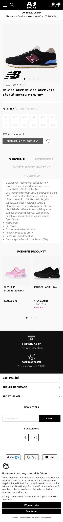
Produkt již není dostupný (22, 141)
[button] (49, 141)
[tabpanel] (31, 53)
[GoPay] (13, 457)
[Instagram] (35, 437)
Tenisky (6, 85)
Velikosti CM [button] (32, 108)
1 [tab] (24, 79)
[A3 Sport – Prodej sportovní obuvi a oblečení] (31, 5)
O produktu (17, 159)
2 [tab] (29, 79)
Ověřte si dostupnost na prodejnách (31, 171)
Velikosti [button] (20, 108)
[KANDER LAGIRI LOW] (47, 270)
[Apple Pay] (50, 457)
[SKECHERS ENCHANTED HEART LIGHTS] (16, 270)
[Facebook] (25, 437)
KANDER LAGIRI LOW (45, 287)
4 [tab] (38, 79)
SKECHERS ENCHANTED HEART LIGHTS (15, 291)
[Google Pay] (31, 457)
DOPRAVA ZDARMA (31, 12)
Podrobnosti (44, 159)
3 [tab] (34, 79)
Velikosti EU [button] (8, 108)
